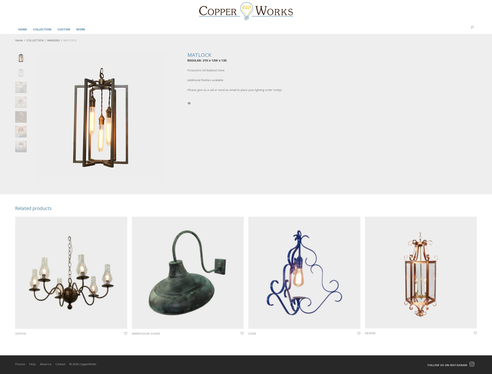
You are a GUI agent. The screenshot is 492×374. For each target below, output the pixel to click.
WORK (80, 29)
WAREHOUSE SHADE (146, 333)
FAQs (32, 364)
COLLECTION (42, 29)
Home (19, 40)
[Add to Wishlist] (189, 103)
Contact (60, 364)
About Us (46, 364)
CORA (252, 333)
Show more (20, 338)
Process (20, 364)
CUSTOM (63, 29)
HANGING (53, 40)
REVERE (370, 333)
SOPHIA (20, 333)
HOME (22, 29)
